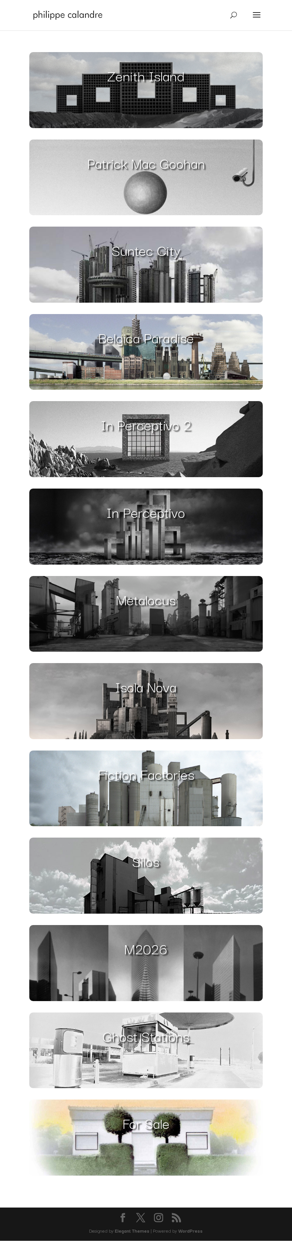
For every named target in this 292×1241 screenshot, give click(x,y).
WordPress (190, 1230)
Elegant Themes (132, 1230)
